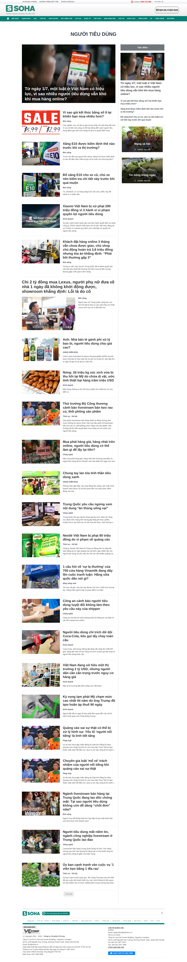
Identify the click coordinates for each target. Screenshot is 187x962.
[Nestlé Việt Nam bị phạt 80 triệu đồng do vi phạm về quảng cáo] (41, 545)
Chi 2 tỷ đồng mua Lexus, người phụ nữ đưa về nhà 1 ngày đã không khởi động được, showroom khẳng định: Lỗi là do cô (68, 287)
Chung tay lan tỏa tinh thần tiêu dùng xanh (87, 475)
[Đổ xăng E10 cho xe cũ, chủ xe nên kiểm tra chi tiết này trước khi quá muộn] (41, 185)
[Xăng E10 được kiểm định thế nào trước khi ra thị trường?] (41, 154)
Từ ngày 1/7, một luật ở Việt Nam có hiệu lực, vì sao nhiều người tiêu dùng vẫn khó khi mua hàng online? (65, 93)
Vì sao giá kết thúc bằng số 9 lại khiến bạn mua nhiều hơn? (87, 114)
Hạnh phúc (26, 18)
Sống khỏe (142, 18)
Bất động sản (66, 18)
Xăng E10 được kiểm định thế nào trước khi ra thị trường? (89, 145)
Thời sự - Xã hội (70, 416)
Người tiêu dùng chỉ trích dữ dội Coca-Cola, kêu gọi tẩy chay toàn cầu (88, 636)
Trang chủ (30, 921)
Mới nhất (15, 18)
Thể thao (97, 18)
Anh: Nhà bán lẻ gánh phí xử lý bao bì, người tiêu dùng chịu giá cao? (87, 343)
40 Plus (78, 18)
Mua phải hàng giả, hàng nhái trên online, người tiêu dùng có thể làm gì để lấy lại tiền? (89, 445)
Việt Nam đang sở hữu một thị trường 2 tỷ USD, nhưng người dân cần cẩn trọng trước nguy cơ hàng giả (88, 671)
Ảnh (152, 921)
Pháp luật (131, 18)
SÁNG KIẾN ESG (70, 352)
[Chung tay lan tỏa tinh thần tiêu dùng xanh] (41, 483)
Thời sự (43, 18)
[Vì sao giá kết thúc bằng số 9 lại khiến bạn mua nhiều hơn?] (41, 122)
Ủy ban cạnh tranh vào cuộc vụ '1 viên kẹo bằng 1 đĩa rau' (88, 866)
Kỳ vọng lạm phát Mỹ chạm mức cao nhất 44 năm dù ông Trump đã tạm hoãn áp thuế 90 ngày (89, 700)
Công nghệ (159, 18)
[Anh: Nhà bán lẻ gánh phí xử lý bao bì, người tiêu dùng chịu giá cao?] (41, 349)
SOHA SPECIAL (69, 2)
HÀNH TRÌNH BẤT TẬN (49, 2)
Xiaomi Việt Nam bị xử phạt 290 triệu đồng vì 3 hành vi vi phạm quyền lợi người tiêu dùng (87, 210)
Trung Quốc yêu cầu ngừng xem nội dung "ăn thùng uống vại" (87, 506)
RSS (158, 921)
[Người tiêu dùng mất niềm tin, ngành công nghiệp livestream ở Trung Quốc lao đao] (41, 842)
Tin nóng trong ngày (142, 175)
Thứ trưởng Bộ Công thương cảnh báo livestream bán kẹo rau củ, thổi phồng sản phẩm (88, 407)
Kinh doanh (53, 18)
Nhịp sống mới (109, 18)
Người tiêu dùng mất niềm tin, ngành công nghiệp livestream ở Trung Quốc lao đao (87, 835)
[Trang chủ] (20, 10)
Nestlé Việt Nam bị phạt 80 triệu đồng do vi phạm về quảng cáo (87, 537)
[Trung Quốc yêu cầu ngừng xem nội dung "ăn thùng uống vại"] (41, 514)
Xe (151, 18)
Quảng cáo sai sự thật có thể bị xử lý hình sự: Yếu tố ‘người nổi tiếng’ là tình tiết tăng (87, 732)
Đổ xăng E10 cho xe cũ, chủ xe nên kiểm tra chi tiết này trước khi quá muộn (89, 179)
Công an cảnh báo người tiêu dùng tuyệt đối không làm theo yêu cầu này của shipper (86, 605)
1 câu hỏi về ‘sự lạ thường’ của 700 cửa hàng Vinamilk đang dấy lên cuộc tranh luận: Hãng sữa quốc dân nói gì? (88, 572)
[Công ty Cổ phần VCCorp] (58, 930)
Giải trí (121, 18)
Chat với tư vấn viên (123, 953)
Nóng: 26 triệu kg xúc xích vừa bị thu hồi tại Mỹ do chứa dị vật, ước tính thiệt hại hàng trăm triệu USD (89, 376)
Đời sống (170, 18)
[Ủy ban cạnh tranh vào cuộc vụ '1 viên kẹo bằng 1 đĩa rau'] (41, 875)
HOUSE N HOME (30, 2)
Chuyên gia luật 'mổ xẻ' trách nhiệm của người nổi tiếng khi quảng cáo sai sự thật (86, 764)
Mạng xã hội (142, 144)
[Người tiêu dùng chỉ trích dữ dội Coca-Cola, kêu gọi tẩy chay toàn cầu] (41, 642)
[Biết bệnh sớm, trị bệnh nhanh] (167, 10)
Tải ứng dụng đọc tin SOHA (57, 913)
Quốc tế (87, 18)
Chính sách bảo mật (116, 947)
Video (146, 921)
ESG (35, 18)
